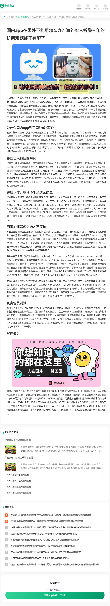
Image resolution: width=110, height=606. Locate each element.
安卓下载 (88, 9)
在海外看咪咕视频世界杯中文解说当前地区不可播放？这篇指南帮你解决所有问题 (47, 521)
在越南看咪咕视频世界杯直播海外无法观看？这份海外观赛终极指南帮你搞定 (45, 539)
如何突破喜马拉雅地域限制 (19, 480)
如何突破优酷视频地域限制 (19, 486)
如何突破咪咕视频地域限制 (19, 492)
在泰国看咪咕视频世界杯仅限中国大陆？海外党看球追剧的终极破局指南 (43, 546)
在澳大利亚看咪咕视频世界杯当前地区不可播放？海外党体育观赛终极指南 (44, 533)
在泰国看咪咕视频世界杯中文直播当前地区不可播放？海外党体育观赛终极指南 (46, 552)
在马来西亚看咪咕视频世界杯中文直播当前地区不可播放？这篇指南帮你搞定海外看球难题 (51, 515)
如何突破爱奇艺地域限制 (18, 474)
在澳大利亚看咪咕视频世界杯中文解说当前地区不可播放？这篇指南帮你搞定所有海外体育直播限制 (55, 564)
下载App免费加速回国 (55, 595)
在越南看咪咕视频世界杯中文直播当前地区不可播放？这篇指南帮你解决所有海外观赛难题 (51, 527)
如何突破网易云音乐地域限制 (19, 457)
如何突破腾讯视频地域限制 (18, 440)
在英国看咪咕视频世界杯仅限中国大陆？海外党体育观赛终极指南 (40, 558)
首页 (17, 17)
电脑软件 (79, 9)
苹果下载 (96, 9)
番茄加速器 (55, 590)
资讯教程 (105, 9)
